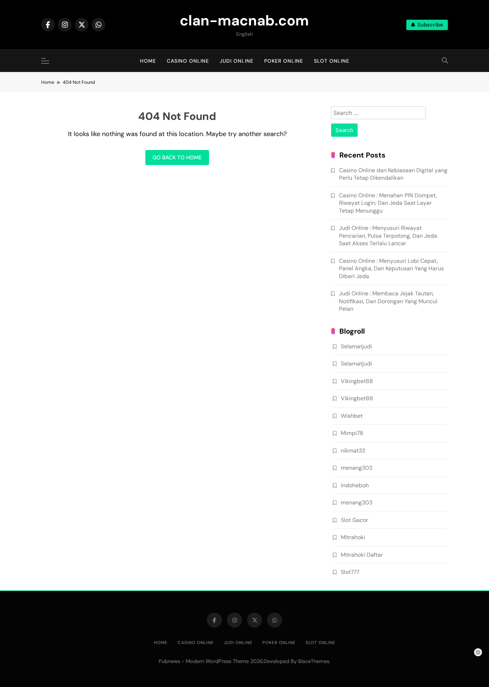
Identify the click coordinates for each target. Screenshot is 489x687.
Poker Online (283, 61)
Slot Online (331, 61)
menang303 (356, 467)
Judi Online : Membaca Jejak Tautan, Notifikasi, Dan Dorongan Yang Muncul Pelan (388, 301)
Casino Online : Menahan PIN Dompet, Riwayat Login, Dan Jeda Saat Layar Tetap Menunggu (388, 203)
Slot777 (350, 572)
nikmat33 (353, 450)
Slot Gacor (354, 520)
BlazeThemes (313, 661)
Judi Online (236, 61)
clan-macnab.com (244, 20)
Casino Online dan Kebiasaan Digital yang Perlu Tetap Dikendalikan (393, 174)
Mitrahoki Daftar (362, 554)
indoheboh (355, 485)
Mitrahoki (353, 537)
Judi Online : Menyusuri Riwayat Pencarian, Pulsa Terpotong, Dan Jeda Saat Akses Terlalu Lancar (388, 235)
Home (148, 61)
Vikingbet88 (357, 381)
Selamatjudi (356, 346)
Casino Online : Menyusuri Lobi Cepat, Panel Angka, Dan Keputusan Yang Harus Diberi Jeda (391, 268)
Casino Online (188, 61)
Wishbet (352, 416)
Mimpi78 (352, 433)
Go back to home (177, 157)
